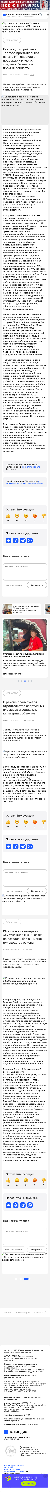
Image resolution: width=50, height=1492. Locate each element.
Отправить (37, 585)
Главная (7, 1312)
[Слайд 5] (31, 681)
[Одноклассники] (15, 540)
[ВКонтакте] (8, 540)
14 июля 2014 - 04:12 (11, 720)
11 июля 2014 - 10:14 (11, 949)
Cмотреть (28, 1483)
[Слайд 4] (28, 681)
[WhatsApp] (30, 540)
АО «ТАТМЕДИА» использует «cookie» (14, 1470)
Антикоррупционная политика (14, 1466)
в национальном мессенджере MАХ (24, 482)
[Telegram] (23, 540)
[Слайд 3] (25, 681)
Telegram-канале (31, 466)
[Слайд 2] (21, 681)
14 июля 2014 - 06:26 (11, 75)
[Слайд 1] (18, 681)
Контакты (39, 1312)
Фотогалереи (23, 1312)
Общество (12, 39)
